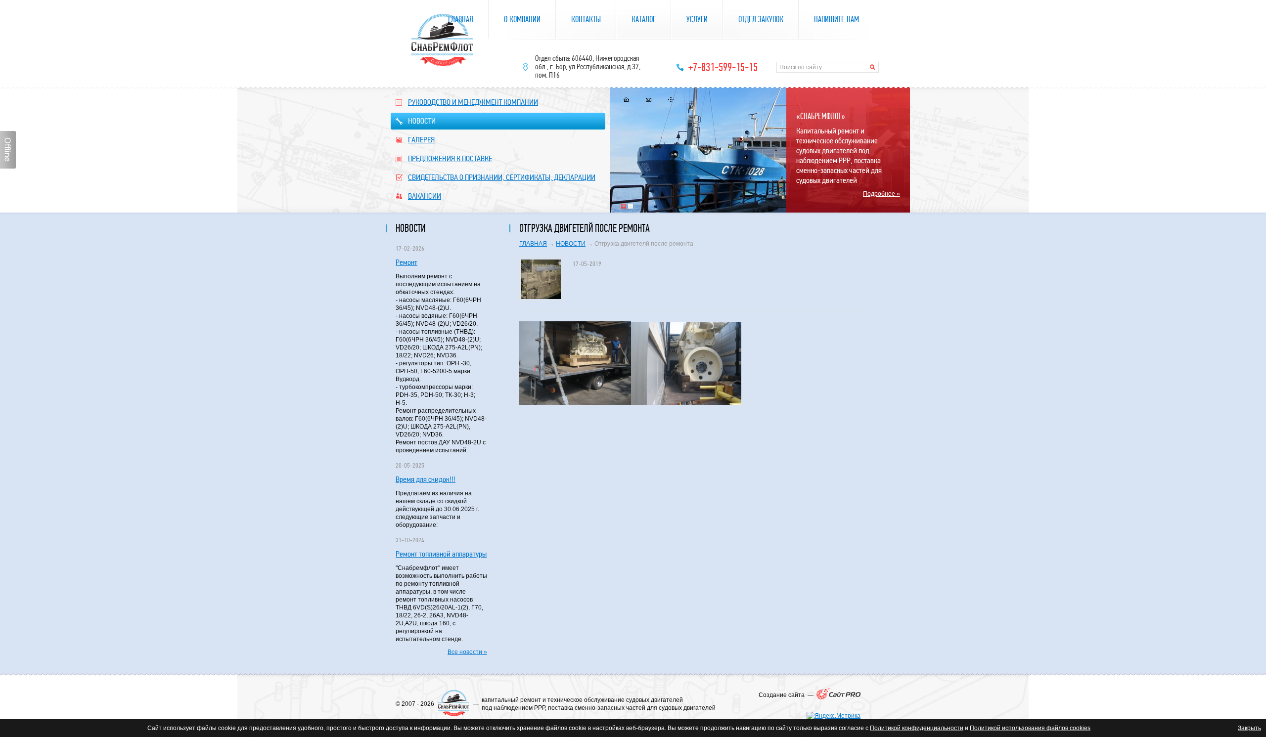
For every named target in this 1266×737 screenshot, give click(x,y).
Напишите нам (836, 19)
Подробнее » (881, 193)
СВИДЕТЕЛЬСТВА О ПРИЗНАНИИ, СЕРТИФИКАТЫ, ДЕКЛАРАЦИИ (501, 177)
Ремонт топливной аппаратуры (441, 554)
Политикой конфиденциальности (916, 728)
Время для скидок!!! (425, 479)
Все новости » (467, 652)
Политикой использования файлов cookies (1030, 728)
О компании (522, 19)
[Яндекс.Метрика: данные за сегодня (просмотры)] (833, 716)
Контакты (586, 19)
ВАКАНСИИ (424, 196)
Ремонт (406, 262)
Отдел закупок (760, 19)
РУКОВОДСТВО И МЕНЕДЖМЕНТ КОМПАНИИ (473, 102)
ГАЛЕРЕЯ (421, 139)
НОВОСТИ (422, 121)
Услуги (697, 19)
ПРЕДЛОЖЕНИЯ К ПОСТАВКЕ (450, 158)
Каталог (644, 19)
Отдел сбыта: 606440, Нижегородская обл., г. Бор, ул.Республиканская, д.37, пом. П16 (587, 67)
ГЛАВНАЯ (533, 243)
